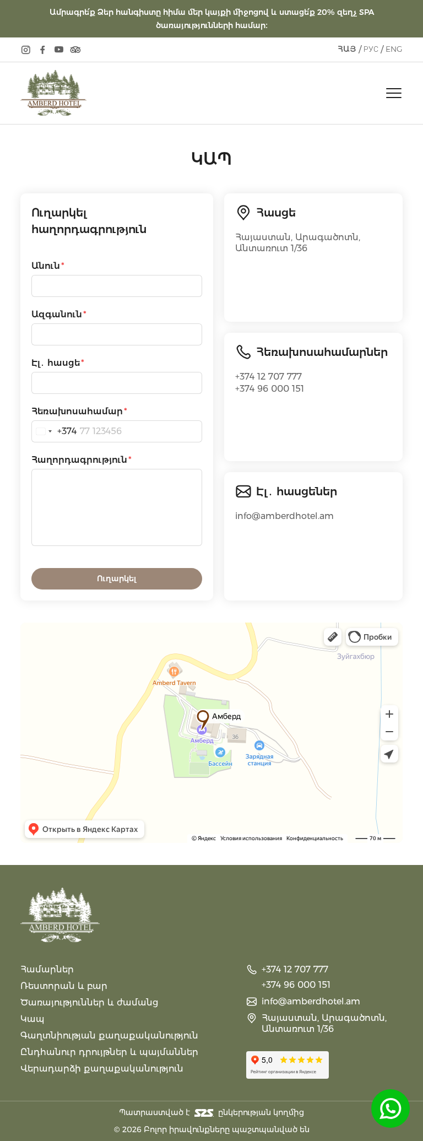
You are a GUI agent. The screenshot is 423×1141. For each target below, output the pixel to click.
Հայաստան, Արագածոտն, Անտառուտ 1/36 (297, 242)
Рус (371, 49)
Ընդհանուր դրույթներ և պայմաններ (109, 1052)
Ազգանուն (56, 314)
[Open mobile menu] (394, 93)
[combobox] (54, 431)
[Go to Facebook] (42, 49)
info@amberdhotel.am (284, 516)
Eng (394, 49)
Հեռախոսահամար (77, 411)
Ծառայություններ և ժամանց (89, 1002)
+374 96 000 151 (269, 388)
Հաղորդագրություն (79, 460)
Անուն (45, 266)
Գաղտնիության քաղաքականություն (109, 1035)
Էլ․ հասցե (55, 363)
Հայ (347, 49)
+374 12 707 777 (268, 376)
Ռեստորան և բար (63, 986)
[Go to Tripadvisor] (75, 49)
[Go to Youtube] (58, 49)
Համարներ (47, 969)
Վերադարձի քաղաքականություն (101, 1068)
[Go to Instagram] (25, 49)
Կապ (32, 1019)
